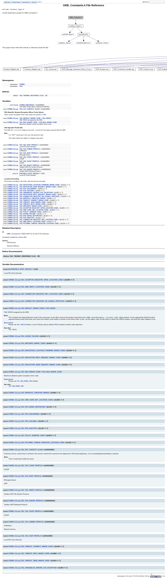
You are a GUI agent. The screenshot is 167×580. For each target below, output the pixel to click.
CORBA (22, 84)
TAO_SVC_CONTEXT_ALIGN (29, 109)
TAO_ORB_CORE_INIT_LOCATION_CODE (33, 210)
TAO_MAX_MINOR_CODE (28, 122)
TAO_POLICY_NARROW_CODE (30, 212)
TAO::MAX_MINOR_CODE (48, 122)
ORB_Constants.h (14, 234)
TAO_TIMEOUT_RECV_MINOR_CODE (32, 204)
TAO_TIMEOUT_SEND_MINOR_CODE (32, 202)
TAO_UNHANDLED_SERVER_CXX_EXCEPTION (35, 192)
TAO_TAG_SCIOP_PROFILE (29, 161)
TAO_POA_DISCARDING (27, 189)
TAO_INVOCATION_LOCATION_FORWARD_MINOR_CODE (39, 185)
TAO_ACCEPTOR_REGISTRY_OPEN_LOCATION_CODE (38, 208)
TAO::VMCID (46, 118)
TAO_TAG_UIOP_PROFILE (28, 145)
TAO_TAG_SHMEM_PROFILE (29, 149)
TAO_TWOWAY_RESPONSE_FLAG (31, 95)
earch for (146, 1)
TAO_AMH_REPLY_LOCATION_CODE (32, 221)
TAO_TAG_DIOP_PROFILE (28, 153)
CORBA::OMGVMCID (26, 105)
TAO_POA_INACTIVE (26, 218)
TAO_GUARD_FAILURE (27, 214)
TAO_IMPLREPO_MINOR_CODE (30, 206)
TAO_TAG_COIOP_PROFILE (29, 157)
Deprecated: (8, 323)
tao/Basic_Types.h (17, 9)
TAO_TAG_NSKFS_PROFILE (29, 165)
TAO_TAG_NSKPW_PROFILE (29, 169)
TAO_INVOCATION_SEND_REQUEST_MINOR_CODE (37, 187)
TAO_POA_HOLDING (26, 191)
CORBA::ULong (12, 109)
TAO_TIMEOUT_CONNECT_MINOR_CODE (34, 200)
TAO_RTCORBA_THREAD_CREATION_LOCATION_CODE (39, 223)
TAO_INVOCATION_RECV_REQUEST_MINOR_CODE (37, 194)
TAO (20, 86)
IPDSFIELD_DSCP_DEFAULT (29, 173)
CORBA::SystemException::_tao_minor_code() (102, 317)
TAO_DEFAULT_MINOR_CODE (29, 118)
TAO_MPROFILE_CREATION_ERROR (32, 198)
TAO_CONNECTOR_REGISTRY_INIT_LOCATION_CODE (38, 219)
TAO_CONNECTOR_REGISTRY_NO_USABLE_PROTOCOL (39, 196)
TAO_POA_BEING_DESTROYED (30, 216)
